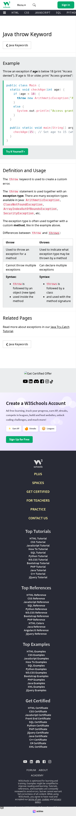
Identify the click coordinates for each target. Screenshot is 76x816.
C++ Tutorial (38, 573)
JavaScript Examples (36, 658)
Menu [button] (20, 5)
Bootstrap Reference (36, 616)
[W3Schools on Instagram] (47, 382)
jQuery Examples (36, 690)
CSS (26, 12)
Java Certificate (38, 736)
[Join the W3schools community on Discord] (36, 382)
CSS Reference (36, 598)
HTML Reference (36, 595)
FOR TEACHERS (38, 500)
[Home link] (6, 4)
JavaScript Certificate (38, 715)
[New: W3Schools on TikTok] (51, 382)
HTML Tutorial (38, 538)
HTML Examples (36, 651)
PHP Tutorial (38, 566)
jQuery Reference (36, 633)
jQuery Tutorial (38, 577)
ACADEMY (37, 775)
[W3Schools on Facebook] (42, 382)
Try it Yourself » (15, 151)
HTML (15, 12)
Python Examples (36, 669)
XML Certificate (38, 746)
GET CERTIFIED (38, 491)
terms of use (34, 799)
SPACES (38, 482)
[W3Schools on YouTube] (25, 382)
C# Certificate (38, 743)
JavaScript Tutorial (38, 545)
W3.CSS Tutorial (38, 559)
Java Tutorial (38, 570)
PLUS (38, 474)
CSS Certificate (38, 711)
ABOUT (43, 770)
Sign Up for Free (19, 439)
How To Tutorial (38, 549)
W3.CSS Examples (36, 672)
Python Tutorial (38, 556)
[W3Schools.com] (38, 465)
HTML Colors (36, 623)
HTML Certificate (38, 708)
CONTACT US (38, 518)
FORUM (31, 770)
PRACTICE (38, 509)
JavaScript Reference (36, 602)
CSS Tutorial (38, 542)
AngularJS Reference (36, 630)
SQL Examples (36, 665)
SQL (58, 12)
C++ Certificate (38, 739)
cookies (45, 799)
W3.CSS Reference (36, 612)
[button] (34, 5)
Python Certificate (38, 725)
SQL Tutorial (38, 552)
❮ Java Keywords (17, 45)
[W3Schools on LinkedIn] (30, 382)
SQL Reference (36, 605)
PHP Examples (36, 679)
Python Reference (36, 609)
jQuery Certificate (38, 732)
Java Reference (36, 626)
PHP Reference (36, 619)
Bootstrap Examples (36, 676)
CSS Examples (36, 655)
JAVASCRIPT (43, 12)
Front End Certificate (38, 718)
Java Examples (36, 683)
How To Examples (36, 662)
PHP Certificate (38, 729)
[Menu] (4, 13)
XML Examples (36, 686)
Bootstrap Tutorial (38, 563)
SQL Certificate (38, 722)
